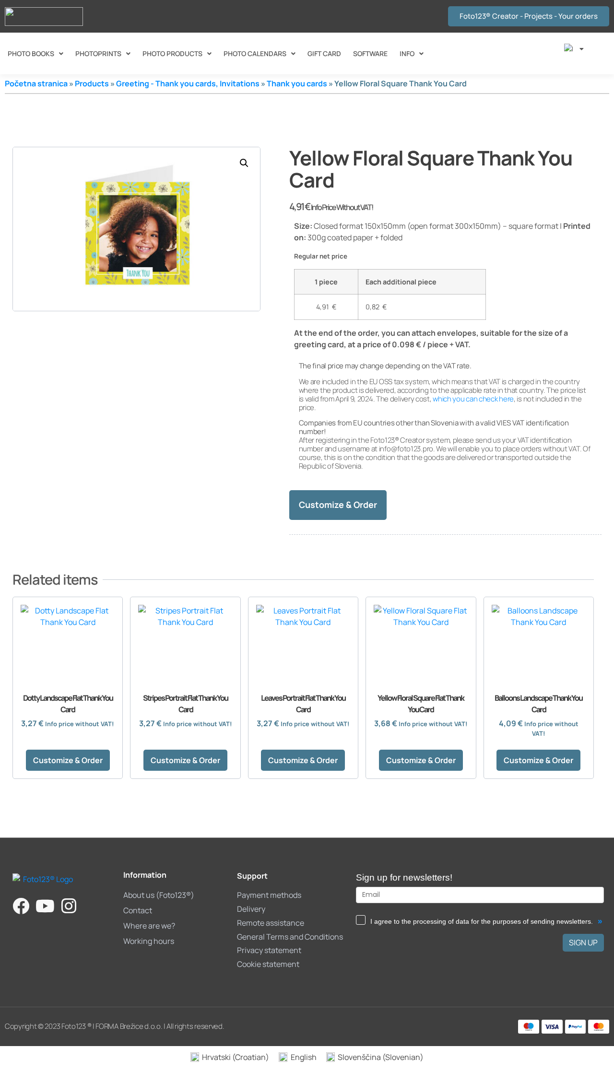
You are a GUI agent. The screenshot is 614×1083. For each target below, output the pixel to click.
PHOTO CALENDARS (255, 53)
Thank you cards (297, 83)
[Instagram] (68, 905)
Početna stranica (36, 83)
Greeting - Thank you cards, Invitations (188, 83)
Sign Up (583, 942)
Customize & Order (338, 504)
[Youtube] (44, 905)
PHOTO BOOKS (31, 53)
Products (92, 83)
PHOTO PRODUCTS (172, 53)
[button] (244, 163)
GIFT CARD (324, 53)
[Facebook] (20, 905)
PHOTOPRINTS (98, 53)
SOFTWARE (370, 53)
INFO (407, 53)
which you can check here (473, 399)
